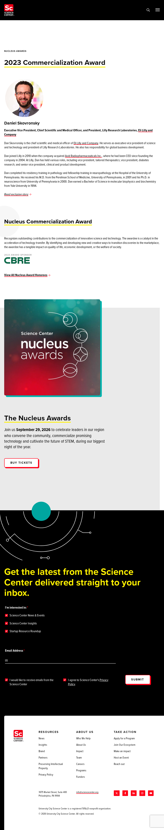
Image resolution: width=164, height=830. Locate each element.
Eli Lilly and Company (86, 143)
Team (79, 758)
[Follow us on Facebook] (125, 793)
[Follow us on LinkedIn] (133, 793)
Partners (43, 758)
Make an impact (122, 751)
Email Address (14, 650)
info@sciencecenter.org (87, 792)
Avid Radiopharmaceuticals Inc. (83, 156)
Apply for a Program (124, 738)
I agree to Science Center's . (88, 682)
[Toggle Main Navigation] (157, 9)
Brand (42, 751)
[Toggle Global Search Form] (148, 10)
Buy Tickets (21, 463)
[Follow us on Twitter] (116, 793)
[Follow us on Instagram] (142, 793)
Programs (81, 770)
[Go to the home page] (9, 10)
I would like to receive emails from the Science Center (31, 682)
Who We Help (83, 738)
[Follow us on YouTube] (151, 793)
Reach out (119, 764)
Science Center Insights (23, 623)
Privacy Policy (46, 775)
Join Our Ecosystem (124, 745)
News (42, 738)
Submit (137, 679)
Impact (79, 751)
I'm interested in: (16, 607)
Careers (80, 764)
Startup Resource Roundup (25, 631)
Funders (80, 777)
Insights (43, 745)
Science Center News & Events (27, 615)
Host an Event (121, 758)
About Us (81, 745)
